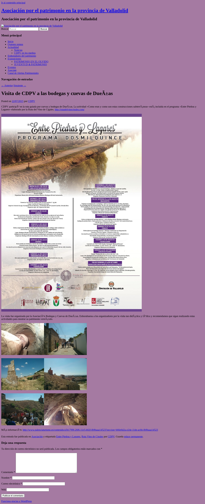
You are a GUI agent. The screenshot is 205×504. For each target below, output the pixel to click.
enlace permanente (133, 436)
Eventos (12, 67)
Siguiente (19, 85)
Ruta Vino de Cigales (92, 436)
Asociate (12, 70)
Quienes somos (15, 44)
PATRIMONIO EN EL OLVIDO (31, 61)
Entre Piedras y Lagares (68, 436)
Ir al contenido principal (13, 2)
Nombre (6, 477)
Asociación (37, 436)
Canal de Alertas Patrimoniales (23, 73)
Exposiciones (14, 58)
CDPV (31, 101)
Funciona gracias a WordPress (16, 501)
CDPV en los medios (25, 53)
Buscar (4, 28)
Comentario (8, 472)
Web (3, 489)
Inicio (10, 41)
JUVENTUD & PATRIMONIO (30, 64)
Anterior (7, 85)
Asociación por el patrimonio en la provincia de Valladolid (64, 10)
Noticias (18, 50)
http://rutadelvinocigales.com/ (69, 109)
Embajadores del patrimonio (22, 55)
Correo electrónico (11, 483)
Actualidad (13, 47)
